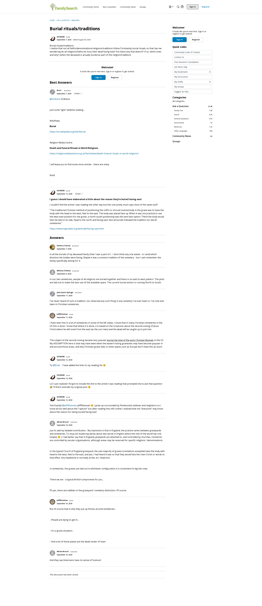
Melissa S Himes (64, 270)
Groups (176, 141)
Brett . (59, 90)
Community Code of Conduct (187, 52)
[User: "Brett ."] (52, 92)
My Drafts (192, 81)
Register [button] (115, 77)
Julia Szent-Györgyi (65, 292)
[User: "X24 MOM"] (52, 38)
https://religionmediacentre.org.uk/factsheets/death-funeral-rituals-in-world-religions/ (94, 153)
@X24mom (55, 99)
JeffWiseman (62, 314)
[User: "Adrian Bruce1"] (52, 423)
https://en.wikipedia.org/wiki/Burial (68, 131)
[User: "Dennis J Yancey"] (52, 247)
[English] (64, 6)
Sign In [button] (98, 77)
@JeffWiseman (69, 405)
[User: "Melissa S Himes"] (52, 272)
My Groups (179, 86)
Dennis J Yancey (63, 245)
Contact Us (179, 57)
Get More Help (180, 67)
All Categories (178, 101)
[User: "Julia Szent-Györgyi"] (52, 294)
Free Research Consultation (186, 62)
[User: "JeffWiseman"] (52, 315)
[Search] (178, 6)
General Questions (193, 119)
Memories (193, 127)
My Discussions (181, 76)
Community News (192, 136)
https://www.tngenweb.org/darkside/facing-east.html (77, 228)
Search (193, 114)
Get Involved (193, 123)
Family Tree (193, 110)
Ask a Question (192, 106)
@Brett (56, 365)
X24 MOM (61, 37)
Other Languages (193, 131)
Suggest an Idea (181, 91)
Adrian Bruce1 (63, 422)
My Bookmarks (192, 72)
